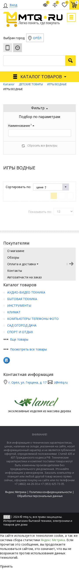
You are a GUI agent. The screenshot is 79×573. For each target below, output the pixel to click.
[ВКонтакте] (6, 360)
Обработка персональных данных (40, 496)
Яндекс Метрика (15, 492)
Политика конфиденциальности (50, 492)
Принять (6, 566)
